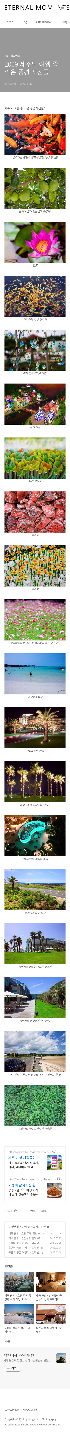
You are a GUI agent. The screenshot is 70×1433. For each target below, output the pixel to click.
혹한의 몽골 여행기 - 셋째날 (23, 1252)
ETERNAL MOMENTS (19, 1355)
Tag (24, 21)
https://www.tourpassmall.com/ (28, 1152)
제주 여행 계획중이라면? (23, 1157)
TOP (63, 1410)
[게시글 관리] (20, 1211)
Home (8, 21)
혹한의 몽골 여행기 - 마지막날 (24, 1243)
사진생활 (14, 1227)
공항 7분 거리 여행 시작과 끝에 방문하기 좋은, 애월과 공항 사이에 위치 (23, 1192)
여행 (24, 1227)
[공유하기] (15, 1211)
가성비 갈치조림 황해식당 (23, 1185)
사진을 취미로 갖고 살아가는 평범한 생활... (27, 1360)
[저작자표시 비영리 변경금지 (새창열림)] (46, 1210)
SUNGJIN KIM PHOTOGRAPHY (20, 1409)
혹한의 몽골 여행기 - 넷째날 (23, 1247)
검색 (54, 7)
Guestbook (44, 21)
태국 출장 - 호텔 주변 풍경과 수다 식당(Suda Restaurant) (26, 1235)
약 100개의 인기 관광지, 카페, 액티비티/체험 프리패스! (23, 1164)
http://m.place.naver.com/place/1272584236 (31, 1179)
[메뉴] (63, 7)
